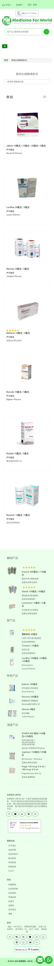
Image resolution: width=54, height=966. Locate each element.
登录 (35, 5)
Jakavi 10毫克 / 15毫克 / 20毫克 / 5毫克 (26, 145)
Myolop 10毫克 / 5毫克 (17, 269)
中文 (7, 5)
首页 (6, 60)
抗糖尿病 (12, 884)
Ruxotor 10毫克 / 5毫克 (18, 515)
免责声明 (12, 850)
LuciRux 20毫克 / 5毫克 (17, 207)
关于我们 (12, 846)
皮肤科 (11, 905)
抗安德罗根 (13, 889)
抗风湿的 (12, 893)
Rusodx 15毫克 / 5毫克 (17, 392)
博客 (10, 914)
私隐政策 (12, 866)
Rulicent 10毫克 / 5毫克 (18, 333)
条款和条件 (13, 854)
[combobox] (19, 5)
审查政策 (12, 862)
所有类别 (12, 909)
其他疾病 (12, 897)
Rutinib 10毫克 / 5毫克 (17, 453)
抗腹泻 (11, 901)
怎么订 (11, 871)
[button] (10, 937)
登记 (30, 5)
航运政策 (12, 858)
